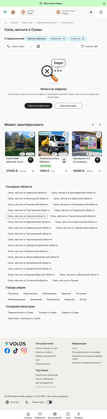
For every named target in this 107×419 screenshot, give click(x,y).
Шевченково (30, 293)
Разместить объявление (47, 375)
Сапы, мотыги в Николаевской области (75, 204)
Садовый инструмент (46, 22)
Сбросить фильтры (36, 38)
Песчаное (13, 293)
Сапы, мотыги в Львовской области (28, 204)
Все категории (68, 105)
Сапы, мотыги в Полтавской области (28, 210)
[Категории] (13, 12)
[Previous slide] (93, 124)
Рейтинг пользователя (46, 356)
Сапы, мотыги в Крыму (65, 280)
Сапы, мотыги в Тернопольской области (73, 216)
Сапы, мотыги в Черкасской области (76, 227)
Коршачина (53, 299)
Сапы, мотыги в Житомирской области (73, 192)
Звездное (69, 299)
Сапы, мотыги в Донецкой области (79, 274)
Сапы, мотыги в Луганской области (28, 280)
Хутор (83, 299)
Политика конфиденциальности (86, 362)
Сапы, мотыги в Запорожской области (29, 262)
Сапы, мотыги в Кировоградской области (31, 274)
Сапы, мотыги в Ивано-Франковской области (33, 257)
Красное (66, 293)
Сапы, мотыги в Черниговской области (30, 239)
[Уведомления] (101, 12)
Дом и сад (27, 22)
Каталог (15, 22)
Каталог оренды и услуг (47, 348)
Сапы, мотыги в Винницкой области (28, 198)
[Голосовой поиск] (91, 12)
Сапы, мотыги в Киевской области (27, 192)
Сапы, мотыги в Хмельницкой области (29, 227)
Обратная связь (43, 364)
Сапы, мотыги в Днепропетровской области (33, 245)
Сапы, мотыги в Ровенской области (74, 210)
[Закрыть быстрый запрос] (103, 3)
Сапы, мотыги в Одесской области (72, 198)
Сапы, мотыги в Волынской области (28, 251)
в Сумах (20, 312)
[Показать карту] (38, 46)
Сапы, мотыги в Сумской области (27, 216)
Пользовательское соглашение (86, 352)
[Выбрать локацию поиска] (23, 12)
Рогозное (81, 293)
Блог (38, 360)
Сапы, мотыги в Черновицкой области (29, 233)
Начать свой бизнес (45, 379)
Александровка (16, 299)
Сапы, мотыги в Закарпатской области (29, 268)
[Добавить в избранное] (32, 134)
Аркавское (36, 299)
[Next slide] (100, 124)
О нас (74, 348)
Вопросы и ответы (44, 352)
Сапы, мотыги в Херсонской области (76, 222)
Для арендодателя (44, 383)
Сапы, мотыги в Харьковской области (29, 222)
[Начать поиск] (58, 12)
